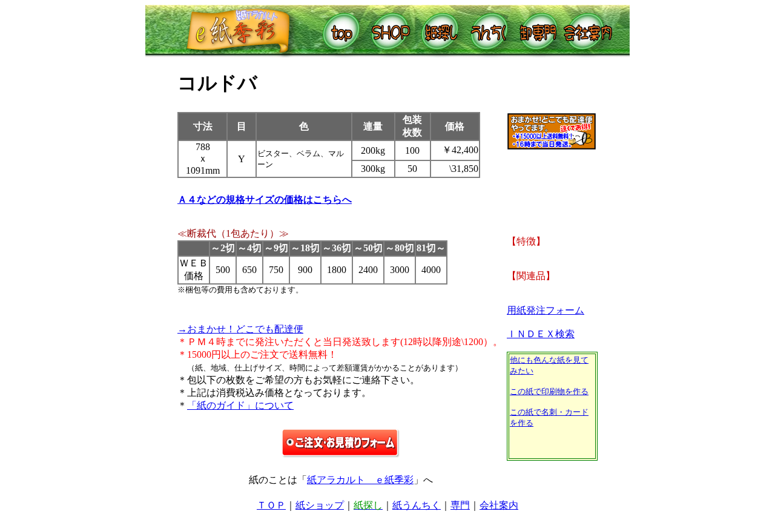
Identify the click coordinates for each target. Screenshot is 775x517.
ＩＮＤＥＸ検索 (541, 334)
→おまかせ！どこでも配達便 (240, 329)
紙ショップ (319, 505)
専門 (460, 505)
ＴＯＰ (271, 505)
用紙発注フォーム (545, 310)
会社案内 (499, 505)
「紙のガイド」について (240, 405)
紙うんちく (416, 505)
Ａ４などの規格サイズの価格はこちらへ (264, 199)
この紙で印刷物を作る (549, 391)
